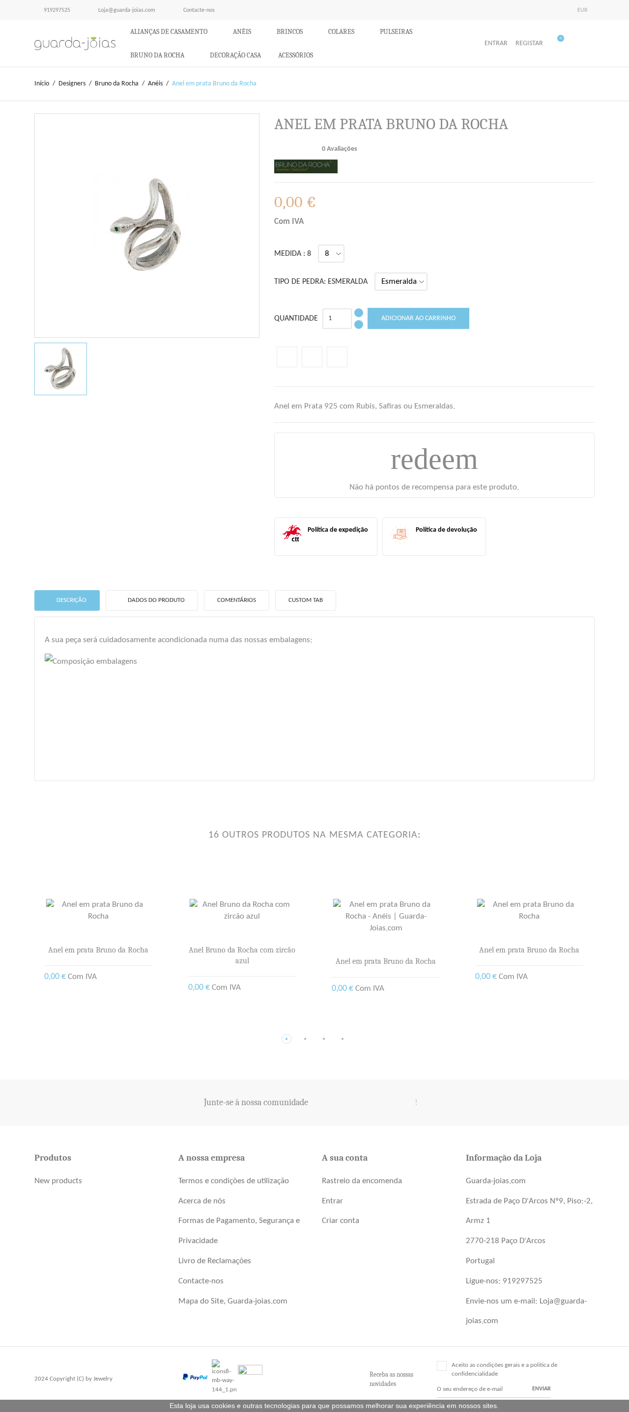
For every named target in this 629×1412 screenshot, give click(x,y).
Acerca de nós (202, 1201)
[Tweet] (312, 357)
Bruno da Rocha (158, 55)
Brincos (290, 31)
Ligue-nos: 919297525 (504, 1281)
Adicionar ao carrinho (418, 318)
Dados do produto (155, 600)
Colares (342, 31)
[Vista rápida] (90, 1023)
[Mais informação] (106, 1023)
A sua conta (345, 1158)
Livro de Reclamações (214, 1261)
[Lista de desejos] (593, 44)
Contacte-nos (194, 10)
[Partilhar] (287, 357)
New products (58, 1181)
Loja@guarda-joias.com (122, 10)
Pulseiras (397, 31)
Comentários (236, 600)
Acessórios (296, 55)
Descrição (70, 600)
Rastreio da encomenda (362, 1181)
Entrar (332, 1201)
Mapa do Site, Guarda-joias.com (232, 1301)
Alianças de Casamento (169, 31)
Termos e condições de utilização (233, 1181)
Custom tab (305, 600)
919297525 (56, 10)
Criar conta (340, 1221)
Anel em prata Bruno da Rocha (98, 950)
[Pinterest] (337, 357)
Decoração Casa (235, 55)
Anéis (243, 31)
